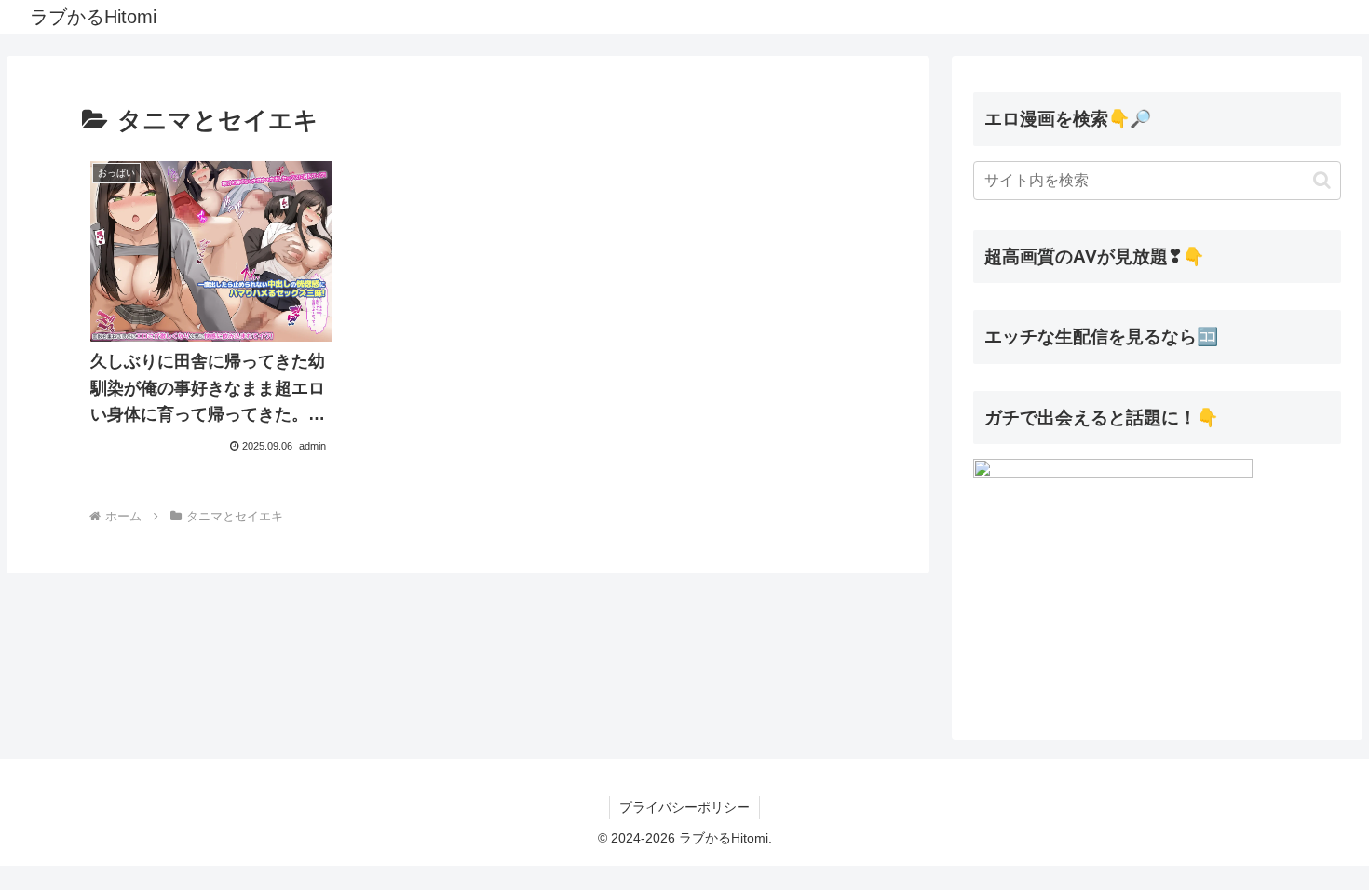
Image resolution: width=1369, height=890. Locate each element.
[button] (1322, 180)
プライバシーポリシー (684, 807)
